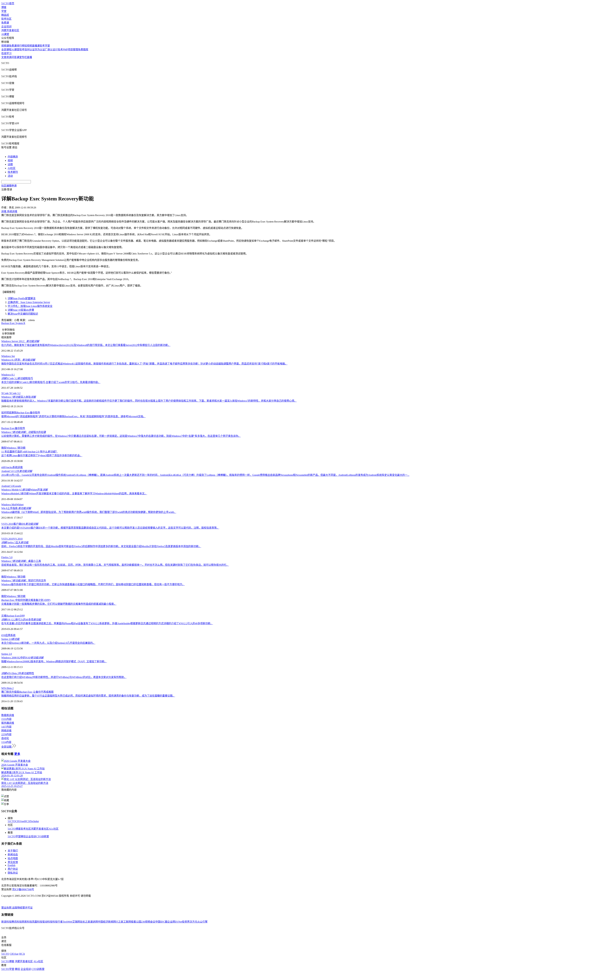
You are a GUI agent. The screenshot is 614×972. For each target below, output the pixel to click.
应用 (7, 635)
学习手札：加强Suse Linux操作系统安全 (30, 306)
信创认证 (29, 49)
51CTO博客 (14, 828)
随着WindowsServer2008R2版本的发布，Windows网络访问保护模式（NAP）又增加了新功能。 (54, 661)
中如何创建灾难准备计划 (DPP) (25, 600)
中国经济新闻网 (107, 921)
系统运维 (17, 467)
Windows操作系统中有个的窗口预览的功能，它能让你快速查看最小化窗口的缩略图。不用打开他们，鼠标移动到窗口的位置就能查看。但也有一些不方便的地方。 (93, 584)
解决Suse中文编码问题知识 (23, 313)
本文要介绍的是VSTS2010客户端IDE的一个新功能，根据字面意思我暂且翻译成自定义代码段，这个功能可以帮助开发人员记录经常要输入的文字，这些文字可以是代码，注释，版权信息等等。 (110, 527)
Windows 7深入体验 (18, 397)
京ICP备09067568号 (23, 889)
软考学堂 (45, 45)
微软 (3, 447)
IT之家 (119, 921)
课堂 (19, 57)
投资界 (186, 921)
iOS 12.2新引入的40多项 (21, 619)
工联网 (127, 921)
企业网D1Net (174, 921)
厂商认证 (50, 49)
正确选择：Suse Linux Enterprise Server (29, 302)
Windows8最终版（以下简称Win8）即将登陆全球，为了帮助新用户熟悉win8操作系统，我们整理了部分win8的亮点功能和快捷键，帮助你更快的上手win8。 (88, 512)
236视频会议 (148, 921)
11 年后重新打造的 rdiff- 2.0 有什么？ (29, 451)
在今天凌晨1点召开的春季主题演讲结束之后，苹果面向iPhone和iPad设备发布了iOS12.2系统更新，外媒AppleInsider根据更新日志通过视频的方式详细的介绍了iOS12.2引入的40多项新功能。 (107, 623)
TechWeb (67, 921)
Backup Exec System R (13, 323)
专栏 (24, 57)
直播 (29, 57)
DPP (22, 615)
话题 (10, 164)
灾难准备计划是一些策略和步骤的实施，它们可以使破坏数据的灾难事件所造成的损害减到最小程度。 (58, 604)
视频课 (5, 45)
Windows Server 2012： (20, 341)
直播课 (36, 45)
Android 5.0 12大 (16, 471)
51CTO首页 (7, 3)
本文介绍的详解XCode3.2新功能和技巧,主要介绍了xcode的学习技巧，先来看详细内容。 (50, 382)
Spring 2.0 (10, 639)
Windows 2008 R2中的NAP (22, 657)
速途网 (94, 921)
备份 (17, 428)
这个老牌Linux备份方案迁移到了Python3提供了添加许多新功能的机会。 (41, 455)
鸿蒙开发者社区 (10, 30)
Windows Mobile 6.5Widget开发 (24, 489)
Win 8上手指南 (16, 508)
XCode (5, 393)
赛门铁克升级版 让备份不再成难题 (27, 691)
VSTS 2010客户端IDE (19, 524)
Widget (20, 504)
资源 (9, 57)
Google (17, 486)
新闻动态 (13, 854)
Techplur (34, 821)
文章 (3, 57)
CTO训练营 (42, 836)
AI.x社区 (54, 828)
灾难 (3, 615)
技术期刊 (13, 172)
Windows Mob (8, 504)
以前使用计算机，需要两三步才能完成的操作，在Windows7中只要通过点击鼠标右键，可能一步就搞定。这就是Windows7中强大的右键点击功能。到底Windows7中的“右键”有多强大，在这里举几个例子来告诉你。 (121, 436)
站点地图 (13, 858)
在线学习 (6, 53)
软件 (22, 428)
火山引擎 (202, 921)
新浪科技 (6, 921)
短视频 (28, 45)
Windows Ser (8, 356)
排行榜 (20, 45)
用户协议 (13, 869)
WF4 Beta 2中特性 (17, 673)
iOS (3, 635)
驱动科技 (47, 921)
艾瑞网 (76, 921)
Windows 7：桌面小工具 (21, 561)
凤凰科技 (37, 921)
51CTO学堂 (14, 836)
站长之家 (85, 921)
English (11, 865)
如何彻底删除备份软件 (20, 412)
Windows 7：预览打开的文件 (23, 580)
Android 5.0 (7, 486)
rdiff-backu (6, 467)
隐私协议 (13, 872)
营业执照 (6, 907)
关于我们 (13, 850)
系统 (13, 635)
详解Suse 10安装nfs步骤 (21, 310)
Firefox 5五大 (14, 542)
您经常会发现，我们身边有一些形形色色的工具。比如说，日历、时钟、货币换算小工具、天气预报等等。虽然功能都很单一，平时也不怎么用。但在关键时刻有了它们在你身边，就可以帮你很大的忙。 (115, 564)
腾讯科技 (17, 921)
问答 (14, 57)
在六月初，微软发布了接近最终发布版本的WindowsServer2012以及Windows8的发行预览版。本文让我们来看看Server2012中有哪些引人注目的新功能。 (85, 345)
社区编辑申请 (9, 185)
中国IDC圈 (161, 921)
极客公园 (136, 921)
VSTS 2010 (7, 538)
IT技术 (59, 49)
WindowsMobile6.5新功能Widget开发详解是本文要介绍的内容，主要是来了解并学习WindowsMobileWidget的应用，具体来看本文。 (74, 493)
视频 (10, 160)
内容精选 (13, 156)
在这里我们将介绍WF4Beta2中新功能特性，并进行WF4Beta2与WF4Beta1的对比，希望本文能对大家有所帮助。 (63, 677)
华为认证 (40, 49)
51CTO (12, 821)
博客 (3, 7)
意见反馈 (13, 862)
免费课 (5, 22)
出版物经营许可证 (22, 907)
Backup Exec (8, 428)
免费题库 (83, 49)
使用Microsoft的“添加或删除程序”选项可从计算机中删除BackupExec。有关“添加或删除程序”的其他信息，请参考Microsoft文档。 (73, 416)
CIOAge (20, 821)
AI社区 (12, 168)
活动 (10, 176)
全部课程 (6, 49)
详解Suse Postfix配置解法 (21, 298)
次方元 (193, 921)
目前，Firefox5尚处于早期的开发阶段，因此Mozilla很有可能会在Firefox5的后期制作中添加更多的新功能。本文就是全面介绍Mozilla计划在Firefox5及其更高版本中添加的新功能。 (101, 546)
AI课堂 (5, 34)
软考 (21, 49)
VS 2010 (18, 538)
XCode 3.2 (14, 393)
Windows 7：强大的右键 (23, 432)
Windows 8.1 (8, 374)
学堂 (3, 11)
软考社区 (6, 18)
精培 (23, 836)
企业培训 (6, 26)
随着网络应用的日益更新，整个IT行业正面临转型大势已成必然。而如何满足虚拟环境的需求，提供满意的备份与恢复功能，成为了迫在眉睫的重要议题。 (88, 695)
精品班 (5, 15)
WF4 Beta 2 (7, 688)
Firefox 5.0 (6, 557)
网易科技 (27, 921)
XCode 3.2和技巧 (17, 378)
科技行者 (57, 921)
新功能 (22, 447)
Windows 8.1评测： (18, 359)
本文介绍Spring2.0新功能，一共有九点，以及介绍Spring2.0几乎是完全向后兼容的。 (48, 643)
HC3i (27, 821)
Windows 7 (12, 447)
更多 (17, 754)
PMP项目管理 (70, 49)
